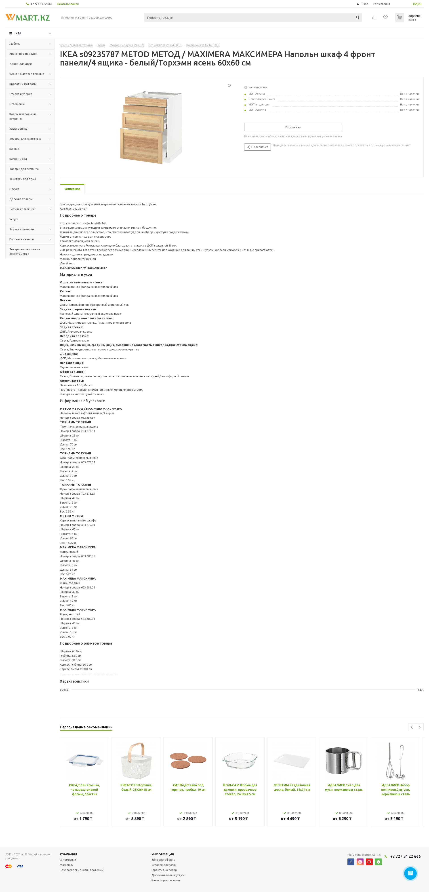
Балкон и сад (18, 158)
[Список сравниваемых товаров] (374, 19)
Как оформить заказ (165, 880)
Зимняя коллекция (21, 229)
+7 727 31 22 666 (41, 3)
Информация (162, 854)
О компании (68, 859)
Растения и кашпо (21, 239)
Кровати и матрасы (22, 83)
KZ (415, 4)
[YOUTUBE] (369, 861)
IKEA (18, 33)
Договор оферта (163, 859)
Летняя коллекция (22, 209)
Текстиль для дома (22, 178)
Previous (412, 727)
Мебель (14, 43)
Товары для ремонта (24, 168)
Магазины (67, 864)
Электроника (18, 128)
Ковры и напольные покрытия (22, 116)
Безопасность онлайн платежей (81, 869)
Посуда (14, 188)
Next (419, 727)
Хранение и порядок (23, 53)
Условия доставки (164, 864)
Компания (68, 854)
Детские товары (21, 198)
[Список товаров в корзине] (408, 20)
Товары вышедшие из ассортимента (24, 251)
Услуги (13, 219)
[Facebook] (350, 861)
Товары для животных (25, 138)
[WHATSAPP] (378, 861)
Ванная (14, 148)
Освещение (17, 103)
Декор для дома (20, 63)
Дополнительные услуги (168, 875)
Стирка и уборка (20, 93)
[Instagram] (360, 861)
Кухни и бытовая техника (26, 73)
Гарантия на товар (164, 869)
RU (419, 4)
